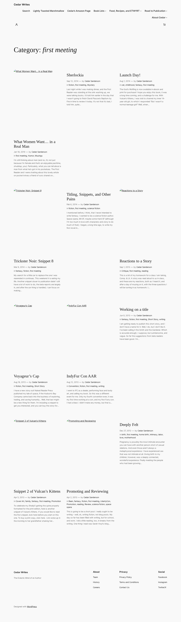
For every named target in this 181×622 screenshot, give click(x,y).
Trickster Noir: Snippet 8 (33, 261)
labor (160, 434)
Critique (125, 271)
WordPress (32, 606)
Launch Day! (130, 75)
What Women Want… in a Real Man (34, 144)
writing (101, 386)
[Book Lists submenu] (105, 11)
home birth (144, 434)
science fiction (93, 208)
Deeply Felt (129, 424)
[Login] (16, 24)
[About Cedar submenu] (166, 17)
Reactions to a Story (136, 261)
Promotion (56, 501)
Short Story (39, 386)
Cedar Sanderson (39, 152)
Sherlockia (75, 75)
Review (88, 504)
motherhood (130, 437)
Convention (74, 386)
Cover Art (20, 501)
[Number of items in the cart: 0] (164, 24)
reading (145, 271)
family (28, 501)
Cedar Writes (22, 4)
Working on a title (134, 309)
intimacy (153, 434)
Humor (31, 156)
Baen (71, 501)
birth (124, 434)
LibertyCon (105, 501)
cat (123, 85)
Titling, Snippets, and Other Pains (89, 196)
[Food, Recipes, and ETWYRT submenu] (141, 11)
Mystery (91, 85)
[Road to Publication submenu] (166, 11)
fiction (71, 85)
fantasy (139, 85)
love (121, 437)
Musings (39, 156)
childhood (129, 85)
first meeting (21, 156)
